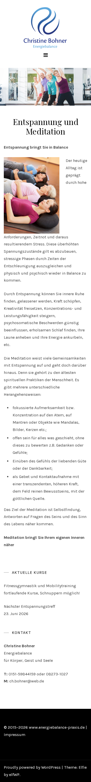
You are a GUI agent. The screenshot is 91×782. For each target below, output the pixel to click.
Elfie (83, 767)
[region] (45, 87)
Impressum (14, 734)
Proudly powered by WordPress (33, 767)
